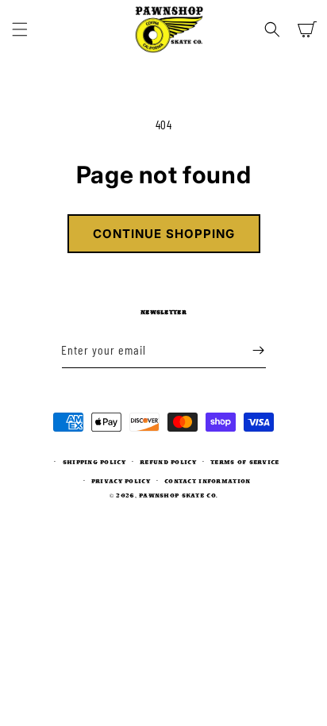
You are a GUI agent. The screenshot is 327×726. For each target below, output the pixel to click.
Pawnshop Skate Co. (178, 495)
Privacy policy (120, 481)
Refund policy (168, 462)
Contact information (207, 481)
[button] (19, 29)
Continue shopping (164, 233)
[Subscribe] (259, 350)
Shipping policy (94, 462)
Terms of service (244, 462)
